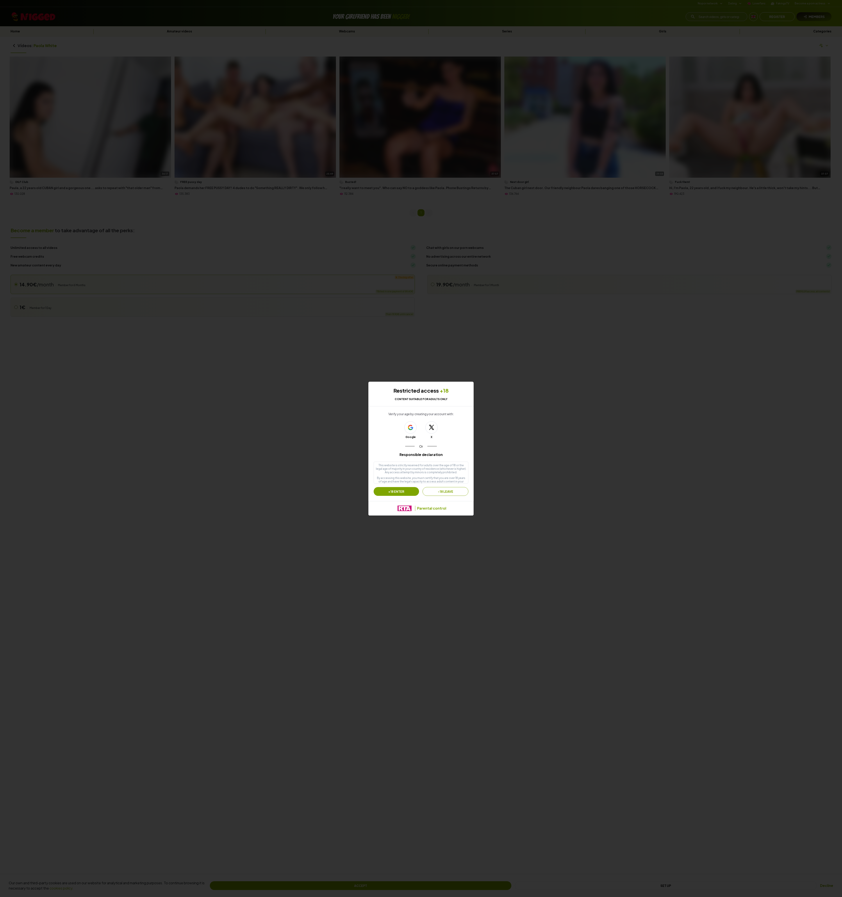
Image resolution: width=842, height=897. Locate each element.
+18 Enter (396, 491)
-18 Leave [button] (445, 491)
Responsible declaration (421, 454)
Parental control (431, 508)
